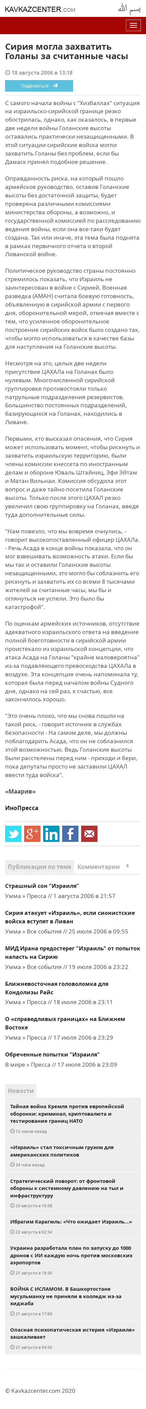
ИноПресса (21, 808)
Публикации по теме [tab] (39, 867)
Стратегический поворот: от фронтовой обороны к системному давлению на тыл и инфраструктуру (67, 1193)
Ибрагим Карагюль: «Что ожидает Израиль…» (71, 1226)
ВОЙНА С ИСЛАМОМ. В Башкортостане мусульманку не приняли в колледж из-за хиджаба (66, 1300)
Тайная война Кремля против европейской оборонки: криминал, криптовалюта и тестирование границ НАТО (67, 1118)
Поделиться (37, 85)
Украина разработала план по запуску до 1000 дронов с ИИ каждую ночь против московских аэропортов (71, 1260)
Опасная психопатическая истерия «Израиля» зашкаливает (72, 1338)
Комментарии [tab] (103, 867)
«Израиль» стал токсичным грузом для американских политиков (62, 1155)
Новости (21, 1091)
